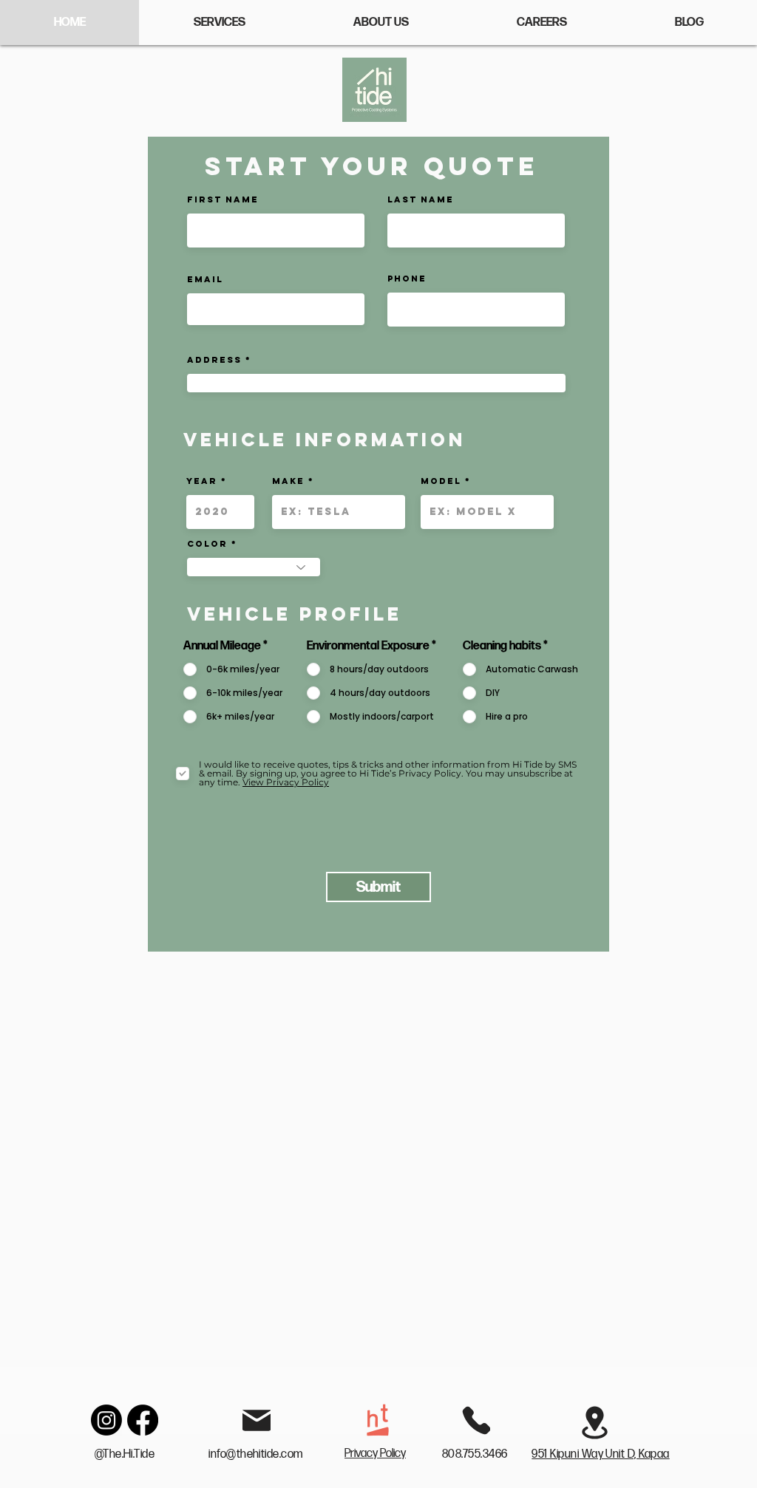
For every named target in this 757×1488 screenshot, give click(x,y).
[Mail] (256, 1420)
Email (205, 279)
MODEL (441, 481)
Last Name (420, 199)
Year (201, 481)
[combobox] (376, 383)
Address (214, 360)
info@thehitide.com (255, 1454)
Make (288, 481)
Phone (407, 278)
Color (207, 543)
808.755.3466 (476, 1454)
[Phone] (476, 1420)
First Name (223, 199)
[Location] (594, 1422)
